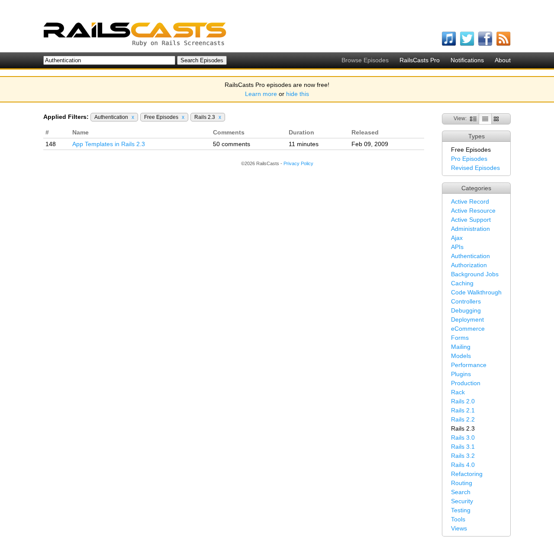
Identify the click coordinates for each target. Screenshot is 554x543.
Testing (460, 510)
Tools (458, 519)
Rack (458, 392)
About (503, 60)
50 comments (231, 144)
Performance (468, 364)
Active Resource (473, 210)
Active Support (471, 219)
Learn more (261, 93)
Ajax (457, 237)
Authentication (470, 255)
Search (460, 492)
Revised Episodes (475, 167)
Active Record (470, 201)
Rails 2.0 (463, 401)
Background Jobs (475, 274)
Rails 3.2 (463, 455)
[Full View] (473, 118)
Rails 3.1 (463, 446)
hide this (297, 93)
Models (461, 355)
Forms (460, 337)
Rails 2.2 (463, 419)
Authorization (469, 265)
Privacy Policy (298, 163)
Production (465, 383)
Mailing (460, 346)
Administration (470, 228)
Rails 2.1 (463, 410)
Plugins (461, 374)
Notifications (467, 60)
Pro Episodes (469, 158)
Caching (462, 283)
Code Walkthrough (476, 292)
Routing (461, 482)
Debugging (466, 310)
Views (459, 528)
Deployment (467, 319)
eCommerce (468, 328)
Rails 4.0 (463, 464)
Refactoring (467, 473)
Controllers (466, 301)
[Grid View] (496, 118)
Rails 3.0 (463, 437)
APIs (457, 246)
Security (462, 501)
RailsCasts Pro (419, 60)
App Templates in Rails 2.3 (108, 144)
